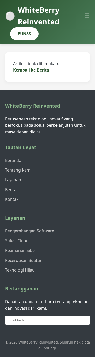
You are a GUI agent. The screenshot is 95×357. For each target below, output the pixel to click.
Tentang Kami (18, 170)
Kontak (12, 199)
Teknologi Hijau (20, 270)
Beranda (13, 160)
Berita (10, 189)
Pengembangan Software (29, 231)
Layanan (13, 179)
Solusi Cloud (17, 241)
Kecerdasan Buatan (23, 260)
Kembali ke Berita (31, 70)
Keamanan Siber (20, 250)
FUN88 (24, 33)
